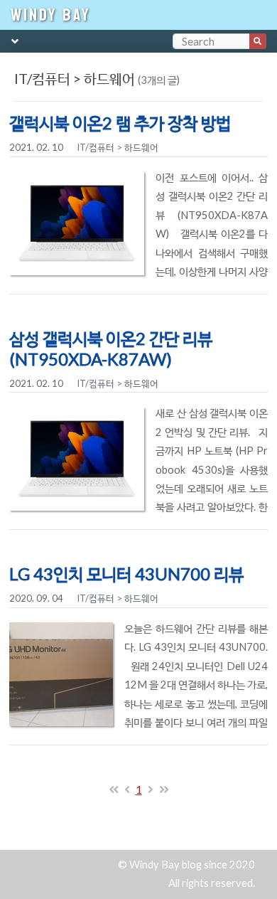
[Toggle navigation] (15, 43)
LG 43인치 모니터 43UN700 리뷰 (126, 573)
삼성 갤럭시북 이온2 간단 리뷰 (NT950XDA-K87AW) (110, 348)
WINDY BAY (51, 15)
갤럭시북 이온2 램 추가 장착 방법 (120, 122)
